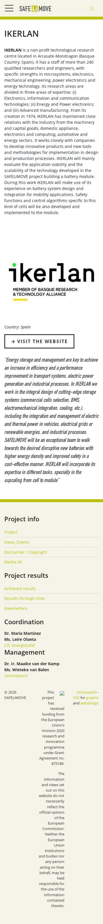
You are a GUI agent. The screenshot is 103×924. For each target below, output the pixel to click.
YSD (76, 697)
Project (10, 532)
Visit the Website (42, 341)
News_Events (16, 542)
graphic (92, 697)
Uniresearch (16, 675)
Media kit (13, 562)
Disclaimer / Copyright (25, 552)
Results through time (24, 598)
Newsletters (15, 608)
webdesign (89, 703)
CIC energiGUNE (19, 645)
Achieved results (20, 588)
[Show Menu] (11, 8)
